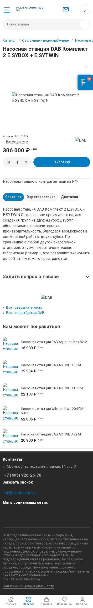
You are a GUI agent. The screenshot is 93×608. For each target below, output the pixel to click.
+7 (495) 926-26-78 (85, 9)
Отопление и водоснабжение (45, 40)
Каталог (9, 40)
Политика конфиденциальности (28, 586)
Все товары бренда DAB (25, 313)
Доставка (69, 197)
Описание (13, 197)
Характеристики (41, 197)
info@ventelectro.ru (19, 493)
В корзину (62, 162)
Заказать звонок (18, 482)
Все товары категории (24, 307)
